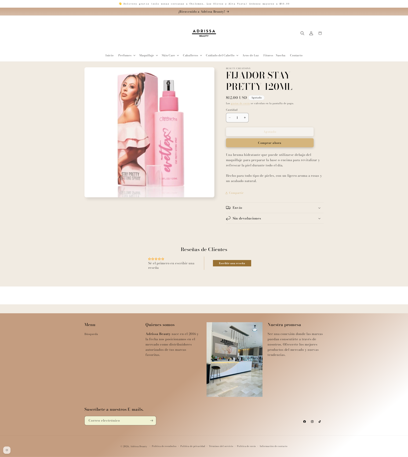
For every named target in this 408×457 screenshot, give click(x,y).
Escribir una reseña (232, 263)
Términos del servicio (221, 446)
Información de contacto (274, 446)
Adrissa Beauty (138, 446)
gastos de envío (240, 103)
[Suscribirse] (151, 420)
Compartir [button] (236, 193)
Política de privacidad (192, 446)
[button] (126, 55)
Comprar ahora (269, 143)
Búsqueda (91, 334)
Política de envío (246, 446)
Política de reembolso (164, 446)
